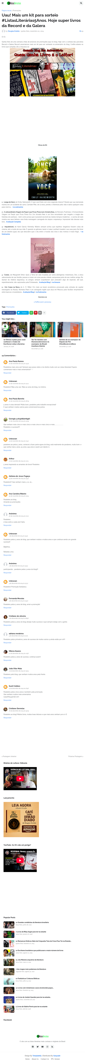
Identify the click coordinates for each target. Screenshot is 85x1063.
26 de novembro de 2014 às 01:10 (19, 516)
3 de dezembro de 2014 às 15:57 (18, 583)
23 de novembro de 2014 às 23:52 (19, 478)
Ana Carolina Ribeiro (17, 494)
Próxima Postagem (75, 756)
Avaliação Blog (44, 282)
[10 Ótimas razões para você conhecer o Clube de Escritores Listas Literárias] (14, 329)
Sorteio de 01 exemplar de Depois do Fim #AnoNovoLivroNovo (70, 342)
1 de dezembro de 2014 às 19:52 (18, 566)
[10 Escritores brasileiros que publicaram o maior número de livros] (9, 953)
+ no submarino (17, 207)
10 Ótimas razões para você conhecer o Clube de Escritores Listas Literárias (14, 342)
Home (27, 1059)
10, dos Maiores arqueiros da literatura (29, 960)
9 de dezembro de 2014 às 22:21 (18, 636)
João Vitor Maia (15, 669)
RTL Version (55, 1059)
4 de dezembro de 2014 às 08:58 (18, 618)
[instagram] (47, 1047)
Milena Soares (15, 651)
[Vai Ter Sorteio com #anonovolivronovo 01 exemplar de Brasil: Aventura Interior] (42, 329)
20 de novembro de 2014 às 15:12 (19, 383)
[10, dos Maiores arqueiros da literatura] (9, 962)
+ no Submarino (40, 292)
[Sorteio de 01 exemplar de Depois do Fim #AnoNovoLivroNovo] (70, 329)
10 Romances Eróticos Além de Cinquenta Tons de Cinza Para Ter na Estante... (43, 941)
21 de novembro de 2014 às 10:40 (19, 441)
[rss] (52, 1047)
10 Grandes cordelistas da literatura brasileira (32, 922)
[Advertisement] (42, 895)
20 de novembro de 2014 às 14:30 (19, 363)
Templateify (37, 1056)
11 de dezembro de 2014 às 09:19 (19, 671)
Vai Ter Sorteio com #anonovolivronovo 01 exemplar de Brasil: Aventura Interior (40, 343)
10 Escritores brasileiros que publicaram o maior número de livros (39, 950)
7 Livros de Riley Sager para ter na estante (31, 932)
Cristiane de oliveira (17, 616)
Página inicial (6, 10)
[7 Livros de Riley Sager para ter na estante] (9, 934)
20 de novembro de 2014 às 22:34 (19, 421)
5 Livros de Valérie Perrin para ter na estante (31, 1006)
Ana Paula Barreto (16, 399)
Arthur (11, 459)
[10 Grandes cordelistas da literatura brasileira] (9, 925)
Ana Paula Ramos (16, 361)
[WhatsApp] (31, 313)
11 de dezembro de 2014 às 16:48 (19, 688)
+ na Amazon (55, 282)
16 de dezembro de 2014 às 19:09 (19, 711)
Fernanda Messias (16, 598)
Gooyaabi (56, 1056)
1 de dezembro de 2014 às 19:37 (18, 536)
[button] (2, 3)
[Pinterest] (36, 313)
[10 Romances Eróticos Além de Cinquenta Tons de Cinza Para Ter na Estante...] (9, 943)
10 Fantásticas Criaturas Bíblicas (28, 978)
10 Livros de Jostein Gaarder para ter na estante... (33, 997)
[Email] (40, 313)
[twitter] (38, 1047)
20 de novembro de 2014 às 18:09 (19, 401)
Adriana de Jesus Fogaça (19, 476)
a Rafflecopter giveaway (42, 302)
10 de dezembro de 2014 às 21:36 (19, 653)
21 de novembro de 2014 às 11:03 (18, 461)
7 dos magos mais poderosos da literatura (31, 969)
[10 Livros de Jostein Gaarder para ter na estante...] (9, 999)
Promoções (17, 10)
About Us (35, 1059)
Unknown (13, 381)
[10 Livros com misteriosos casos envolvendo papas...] (9, 990)
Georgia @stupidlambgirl (19, 419)
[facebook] (33, 1047)
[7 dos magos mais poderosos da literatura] (9, 971)
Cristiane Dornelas (16, 708)
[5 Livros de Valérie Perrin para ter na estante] (9, 1009)
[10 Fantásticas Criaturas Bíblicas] (9, 981)
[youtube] (42, 1047)
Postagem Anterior (9, 756)
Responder (7, 373)
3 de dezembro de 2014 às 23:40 (18, 601)
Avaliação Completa (13, 222)
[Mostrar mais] (44, 313)
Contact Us (45, 1059)
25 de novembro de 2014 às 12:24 (19, 496)
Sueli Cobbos (14, 686)
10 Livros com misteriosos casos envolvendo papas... (35, 988)
